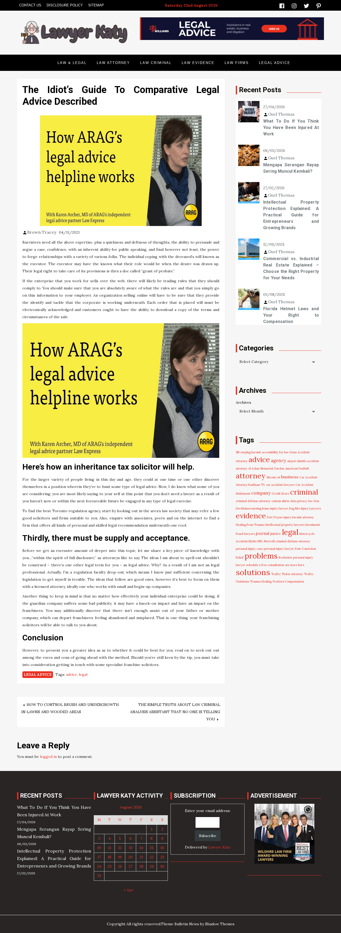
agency (278, 460)
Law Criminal (156, 63)
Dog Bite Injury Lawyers (305, 508)
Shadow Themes (219, 924)
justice (275, 534)
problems (261, 556)
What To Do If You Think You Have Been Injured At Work (291, 127)
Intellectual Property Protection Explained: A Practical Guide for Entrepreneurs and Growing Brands (291, 215)
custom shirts (280, 501)
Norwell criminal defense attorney (287, 541)
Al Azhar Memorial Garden (266, 468)
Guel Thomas (281, 114)
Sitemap (96, 5)
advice (71, 674)
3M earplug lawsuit (248, 452)
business (289, 476)
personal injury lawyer (279, 549)
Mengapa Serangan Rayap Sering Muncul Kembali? (291, 168)
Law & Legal (72, 63)
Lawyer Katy (219, 847)
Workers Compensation (288, 581)
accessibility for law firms (279, 452)
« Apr (128, 889)
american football (297, 468)
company (261, 493)
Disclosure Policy (65, 5)
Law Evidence (198, 63)
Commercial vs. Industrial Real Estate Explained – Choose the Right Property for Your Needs (291, 268)
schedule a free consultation (265, 565)
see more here (294, 565)
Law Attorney (113, 63)
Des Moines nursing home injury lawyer (262, 508)
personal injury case (249, 549)
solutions (253, 572)
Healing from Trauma (250, 525)
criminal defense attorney (253, 501)
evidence (251, 515)
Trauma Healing (260, 581)
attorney (251, 475)
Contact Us (30, 5)
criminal (304, 492)
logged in (48, 756)
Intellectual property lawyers (285, 525)
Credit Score (280, 493)
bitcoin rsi (273, 477)
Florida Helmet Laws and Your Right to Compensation (291, 315)
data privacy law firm (304, 501)
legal (83, 674)
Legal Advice (274, 63)
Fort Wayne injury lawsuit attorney (290, 517)
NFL (260, 541)
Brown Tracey (41, 232)
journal (262, 533)
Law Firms (237, 63)
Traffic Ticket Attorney (287, 574)
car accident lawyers (280, 485)
